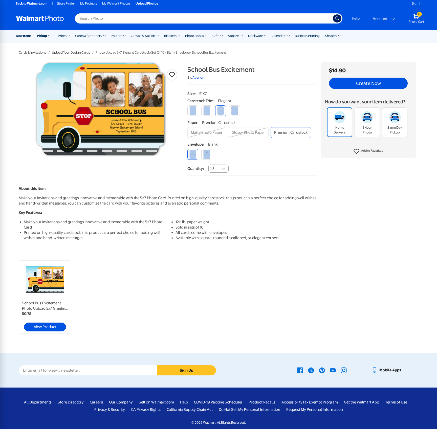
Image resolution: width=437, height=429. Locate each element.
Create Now (368, 83)
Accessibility (291, 402)
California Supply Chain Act (190, 409)
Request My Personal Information (314, 409)
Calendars (279, 36)
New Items (23, 36)
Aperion (198, 77)
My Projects (88, 3)
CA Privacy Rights (146, 409)
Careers (96, 402)
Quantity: (195, 168)
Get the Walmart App (361, 402)
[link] (45, 297)
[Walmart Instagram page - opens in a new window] (344, 370)
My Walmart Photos (116, 3)
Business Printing (307, 36)
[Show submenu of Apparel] (241, 35)
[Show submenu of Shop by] (339, 35)
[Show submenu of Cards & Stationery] (104, 35)
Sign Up (186, 370)
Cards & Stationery (88, 36)
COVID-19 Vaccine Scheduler (218, 402)
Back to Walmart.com (31, 3)
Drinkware (255, 36)
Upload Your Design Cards (71, 52)
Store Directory (71, 402)
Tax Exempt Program (320, 402)
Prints (62, 36)
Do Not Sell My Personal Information (249, 409)
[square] (192, 110)
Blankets (170, 36)
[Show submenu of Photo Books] (206, 35)
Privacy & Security (109, 409)
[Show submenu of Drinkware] (265, 35)
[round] (206, 110)
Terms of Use (396, 402)
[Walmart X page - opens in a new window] (311, 370)
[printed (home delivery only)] (206, 154)
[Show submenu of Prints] (68, 35)
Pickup (42, 36)
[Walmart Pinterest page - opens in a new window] (322, 370)
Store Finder (66, 3)
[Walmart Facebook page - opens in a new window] (300, 370)
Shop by (331, 36)
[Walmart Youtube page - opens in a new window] (333, 370)
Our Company (121, 402)
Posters (116, 36)
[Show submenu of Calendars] (288, 35)
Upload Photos (147, 3)
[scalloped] (234, 110)
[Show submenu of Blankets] (178, 35)
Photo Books (194, 36)
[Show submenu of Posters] (124, 35)
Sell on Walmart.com (156, 402)
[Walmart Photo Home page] (40, 18)
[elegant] (220, 110)
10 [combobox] (212, 168)
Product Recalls (262, 402)
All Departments (38, 402)
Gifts (215, 36)
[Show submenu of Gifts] (221, 35)
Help (356, 18)
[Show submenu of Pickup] (50, 35)
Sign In (416, 3)
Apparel (233, 36)
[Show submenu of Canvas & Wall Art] (157, 35)
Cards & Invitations (32, 52)
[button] (368, 151)
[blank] (192, 154)
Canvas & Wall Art (143, 36)
